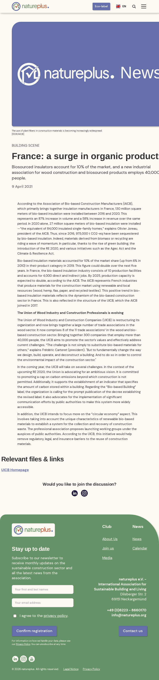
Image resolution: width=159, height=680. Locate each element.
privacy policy (55, 615)
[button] (121, 6)
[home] (30, 6)
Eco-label (101, 6)
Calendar (139, 548)
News (137, 539)
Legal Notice (70, 669)
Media (107, 558)
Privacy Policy (23, 644)
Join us (108, 548)
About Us (110, 539)
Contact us (133, 630)
